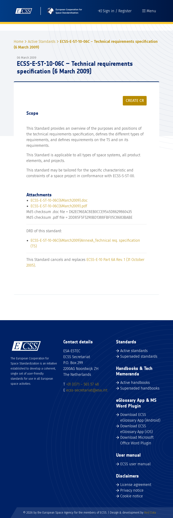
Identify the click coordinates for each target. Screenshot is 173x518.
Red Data (150, 512)
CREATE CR (135, 100)
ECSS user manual (135, 464)
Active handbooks (135, 382)
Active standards (134, 350)
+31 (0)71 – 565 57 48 (82, 384)
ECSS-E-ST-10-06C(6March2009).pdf (59, 206)
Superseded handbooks (139, 388)
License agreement (135, 484)
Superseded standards (138, 356)
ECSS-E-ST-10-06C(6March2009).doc (59, 200)
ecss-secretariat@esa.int (86, 390)
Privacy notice (131, 490)
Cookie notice (131, 496)
